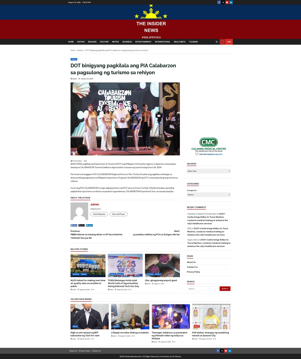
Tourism (193, 42)
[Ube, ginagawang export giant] (162, 265)
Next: (156, 233)
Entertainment (143, 42)
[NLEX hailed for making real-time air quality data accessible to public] (88, 265)
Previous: (97, 234)
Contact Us (192, 267)
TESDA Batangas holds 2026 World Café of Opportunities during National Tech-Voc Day (123, 283)
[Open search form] (217, 42)
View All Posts (118, 214)
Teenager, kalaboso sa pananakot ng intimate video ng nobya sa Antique (169, 335)
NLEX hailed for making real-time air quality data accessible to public (88, 283)
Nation (81, 42)
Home (71, 42)
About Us (191, 262)
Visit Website (99, 214)
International (162, 42)
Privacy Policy (193, 272)
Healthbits (179, 42)
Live (229, 42)
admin (75, 79)
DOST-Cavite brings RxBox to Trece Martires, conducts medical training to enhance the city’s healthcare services (207, 231)
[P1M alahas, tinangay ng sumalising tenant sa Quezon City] (211, 316)
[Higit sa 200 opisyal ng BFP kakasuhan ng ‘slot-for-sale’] (90, 316)
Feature (104, 42)
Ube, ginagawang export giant (161, 280)
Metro (115, 42)
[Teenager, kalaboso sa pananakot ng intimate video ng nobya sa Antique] (171, 316)
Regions (92, 42)
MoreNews (165, 356)
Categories (192, 190)
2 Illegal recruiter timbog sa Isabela (130, 332)
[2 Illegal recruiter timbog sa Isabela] (130, 316)
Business (127, 42)
